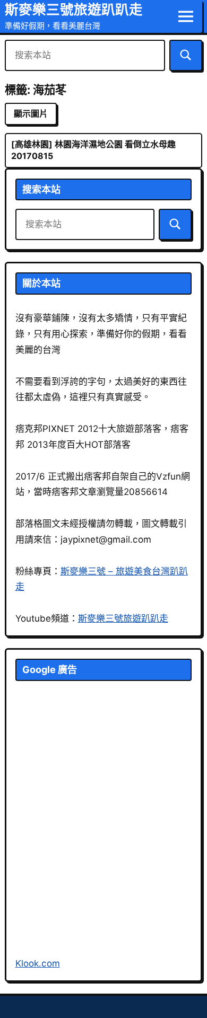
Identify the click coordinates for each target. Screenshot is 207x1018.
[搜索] (185, 55)
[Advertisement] (103, 831)
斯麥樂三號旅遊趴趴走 (74, 9)
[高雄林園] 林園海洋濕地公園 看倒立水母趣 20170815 (93, 150)
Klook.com (37, 963)
